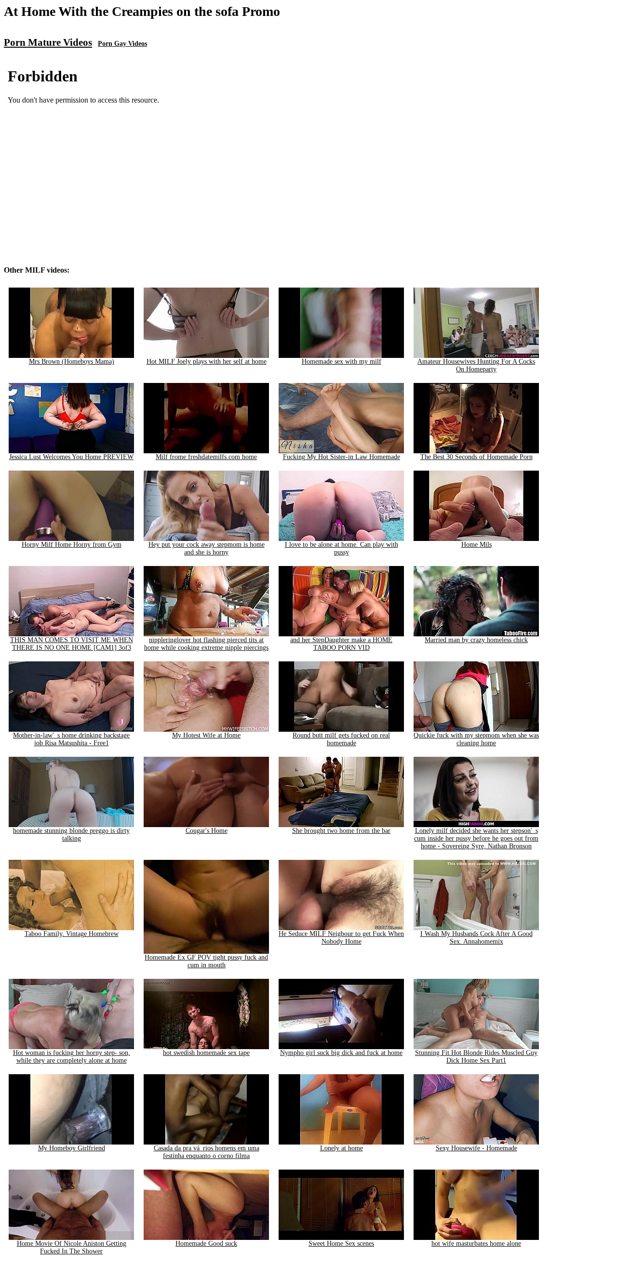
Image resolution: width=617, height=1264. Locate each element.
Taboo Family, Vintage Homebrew (72, 933)
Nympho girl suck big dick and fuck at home (341, 1052)
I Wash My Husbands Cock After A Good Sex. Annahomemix (476, 937)
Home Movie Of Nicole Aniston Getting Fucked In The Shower (71, 1247)
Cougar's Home (207, 830)
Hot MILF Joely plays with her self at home (207, 361)
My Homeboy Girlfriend (71, 1148)
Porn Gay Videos (122, 43)
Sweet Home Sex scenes (341, 1243)
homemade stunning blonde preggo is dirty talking (71, 834)
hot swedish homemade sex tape (206, 1052)
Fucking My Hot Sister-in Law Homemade (341, 457)
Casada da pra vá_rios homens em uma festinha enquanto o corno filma (206, 1152)
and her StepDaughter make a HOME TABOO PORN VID (341, 643)
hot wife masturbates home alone (476, 1243)
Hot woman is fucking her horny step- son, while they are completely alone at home (71, 1056)
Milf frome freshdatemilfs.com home (206, 457)
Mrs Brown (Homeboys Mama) (71, 361)
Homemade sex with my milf (341, 361)
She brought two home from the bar (341, 830)
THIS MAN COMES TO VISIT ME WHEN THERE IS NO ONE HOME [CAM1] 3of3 (71, 643)
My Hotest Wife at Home (206, 735)
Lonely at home (341, 1148)
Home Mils (476, 544)
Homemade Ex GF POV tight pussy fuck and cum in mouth (206, 961)
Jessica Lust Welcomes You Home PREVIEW (71, 457)
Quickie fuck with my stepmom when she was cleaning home (476, 739)
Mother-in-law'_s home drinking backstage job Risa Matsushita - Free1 (71, 739)
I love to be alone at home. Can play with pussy (341, 548)
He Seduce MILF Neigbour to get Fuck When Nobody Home (341, 937)
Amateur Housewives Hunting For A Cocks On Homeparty (476, 365)
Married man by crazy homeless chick (476, 640)
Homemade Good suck (206, 1243)
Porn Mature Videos (48, 42)
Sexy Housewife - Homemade (476, 1148)
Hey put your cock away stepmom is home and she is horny (206, 548)
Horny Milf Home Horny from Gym (71, 544)
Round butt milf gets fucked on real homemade (341, 739)
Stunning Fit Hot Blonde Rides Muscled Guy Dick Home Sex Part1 (476, 1056)
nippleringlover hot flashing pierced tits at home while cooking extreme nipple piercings (206, 643)
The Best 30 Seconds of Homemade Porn (476, 457)
